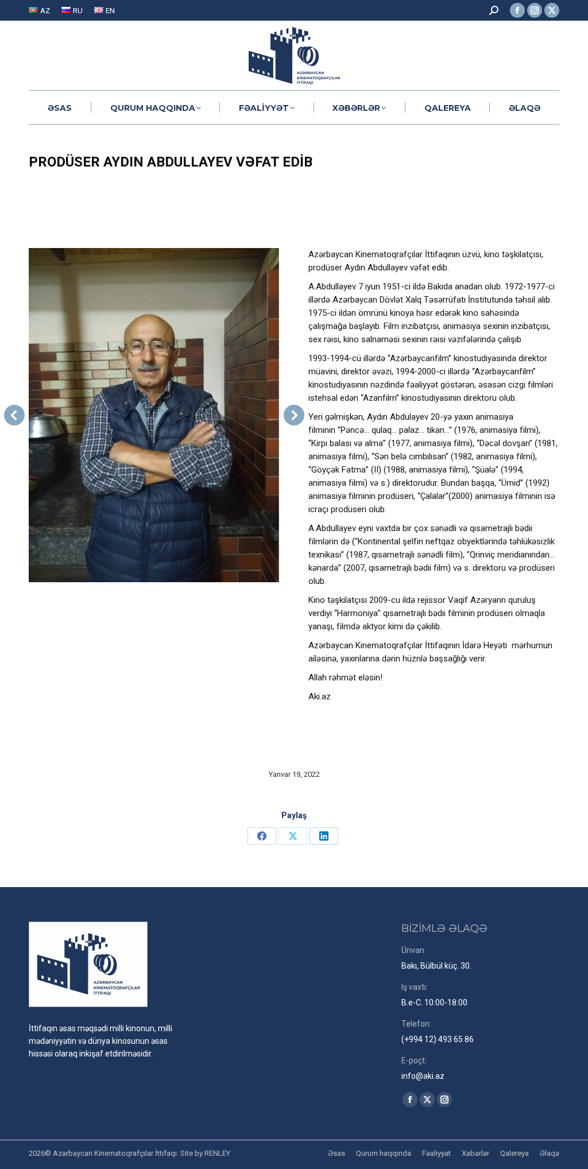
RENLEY (217, 1153)
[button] (14, 415)
